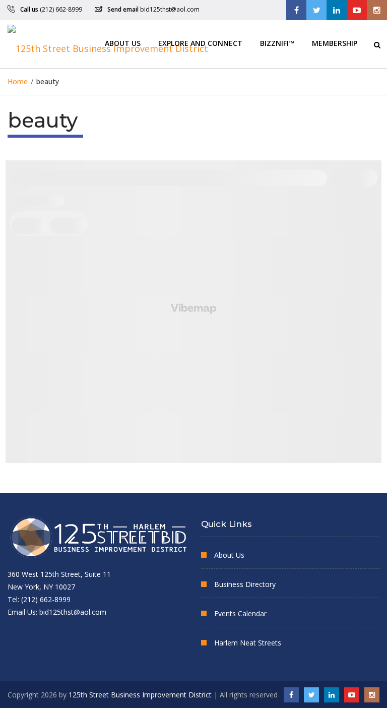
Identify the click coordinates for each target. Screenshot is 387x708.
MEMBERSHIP (334, 42)
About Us (123, 42)
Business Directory (245, 584)
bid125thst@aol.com (170, 9)
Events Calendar (240, 613)
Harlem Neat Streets (247, 642)
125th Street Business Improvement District (140, 694)
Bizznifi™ (277, 42)
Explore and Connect (200, 42)
